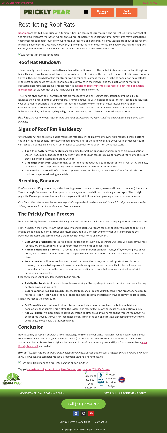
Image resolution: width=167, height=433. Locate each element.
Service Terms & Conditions (75, 421)
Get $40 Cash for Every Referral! (17, 2)
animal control (35, 369)
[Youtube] (91, 413)
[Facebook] (76, 413)
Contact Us (101, 421)
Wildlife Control (101, 369)
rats (79, 369)
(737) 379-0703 (150, 2)
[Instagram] (83, 413)
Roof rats (23, 32)
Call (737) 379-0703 (83, 404)
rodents (87, 369)
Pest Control (68, 369)
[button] (86, 12)
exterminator (52, 369)
